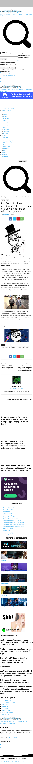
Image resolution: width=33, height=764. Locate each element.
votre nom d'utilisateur (24, 55)
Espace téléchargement (9, 515)
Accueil (3, 196)
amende (8, 345)
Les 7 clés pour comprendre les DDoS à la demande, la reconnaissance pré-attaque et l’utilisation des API (16, 673)
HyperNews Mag (7, 513)
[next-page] (1, 473)
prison (13, 347)
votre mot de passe (23, 57)
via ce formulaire (13, 737)
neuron (26, 345)
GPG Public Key (19, 761)
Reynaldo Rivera (20, 347)
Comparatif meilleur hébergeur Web (12, 516)
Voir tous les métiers (6, 610)
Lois (7, 200)
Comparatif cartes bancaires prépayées (13, 524)
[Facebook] (0, 78)
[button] (16, 194)
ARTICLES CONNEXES (9, 399)
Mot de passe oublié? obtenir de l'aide (10, 61)
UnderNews (6, 214)
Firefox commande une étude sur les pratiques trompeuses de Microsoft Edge (15, 651)
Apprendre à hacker (8, 528)
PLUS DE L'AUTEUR (25, 399)
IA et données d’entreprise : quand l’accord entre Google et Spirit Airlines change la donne (16, 642)
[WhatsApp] (22, 218)
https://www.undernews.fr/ (16, 388)
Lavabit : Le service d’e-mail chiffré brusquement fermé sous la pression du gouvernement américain (25, 368)
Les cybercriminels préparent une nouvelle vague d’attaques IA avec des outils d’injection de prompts (16, 468)
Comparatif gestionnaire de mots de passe (14, 522)
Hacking (8, 196)
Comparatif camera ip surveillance (12, 520)
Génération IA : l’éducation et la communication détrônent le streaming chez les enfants (13, 660)
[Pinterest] (18, 218)
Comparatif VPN (7, 511)
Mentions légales (5, 761)
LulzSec (21, 345)
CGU (12, 761)
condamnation (15, 345)
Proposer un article (8, 532)
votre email (21, 66)
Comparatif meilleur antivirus (10, 518)
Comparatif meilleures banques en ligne (13, 526)
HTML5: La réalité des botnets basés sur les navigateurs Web (7, 367)
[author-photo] (16, 383)
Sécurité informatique (8, 507)
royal (27, 347)
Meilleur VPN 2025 (8, 509)
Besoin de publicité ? (8, 534)
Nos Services (6, 530)
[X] (0, 82)
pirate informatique (6, 347)
